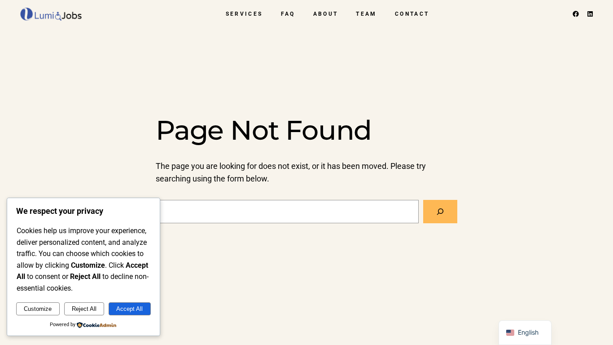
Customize (38, 308)
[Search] (440, 211)
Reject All (84, 308)
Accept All (129, 308)
